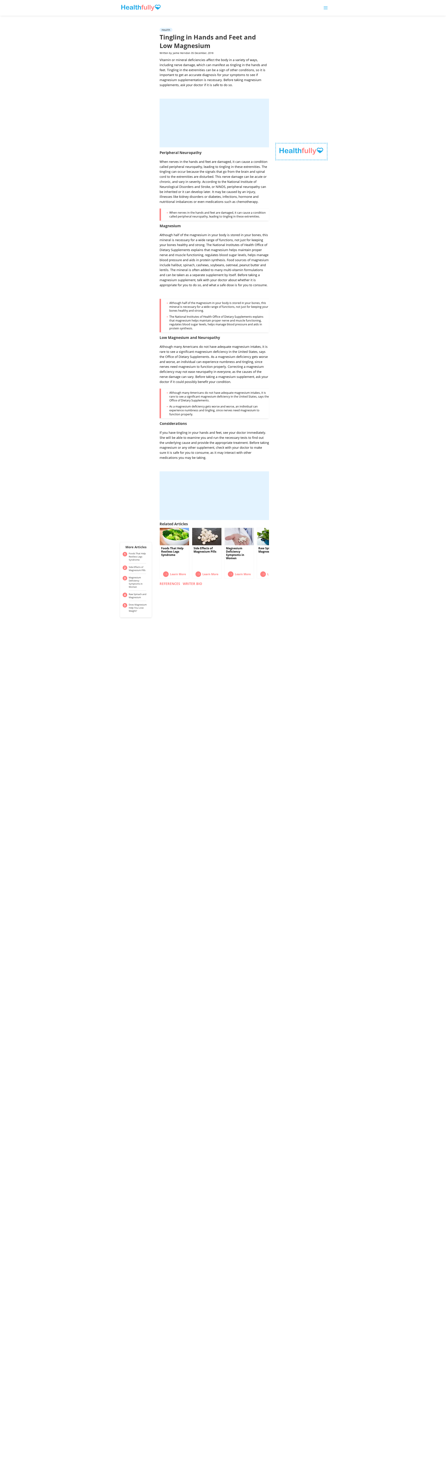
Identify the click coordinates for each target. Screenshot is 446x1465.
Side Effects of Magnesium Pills (137, 568)
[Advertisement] (214, 123)
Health (166, 29)
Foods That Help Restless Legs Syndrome (137, 556)
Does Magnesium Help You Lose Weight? (138, 607)
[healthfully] (141, 8)
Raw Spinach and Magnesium (137, 596)
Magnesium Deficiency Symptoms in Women (136, 582)
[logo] (301, 152)
